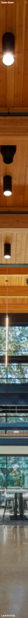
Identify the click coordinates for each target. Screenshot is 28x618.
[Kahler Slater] (6, 2)
